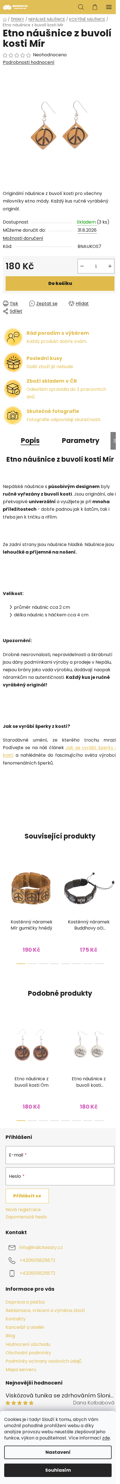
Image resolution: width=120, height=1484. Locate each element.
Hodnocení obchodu (28, 1344)
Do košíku (60, 283)
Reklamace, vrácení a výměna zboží (45, 1310)
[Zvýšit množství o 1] (110, 266)
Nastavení (58, 1452)
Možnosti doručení (23, 238)
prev (5, 882)
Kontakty (16, 1319)
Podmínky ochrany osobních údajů (43, 1361)
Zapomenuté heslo (26, 1217)
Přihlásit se (27, 1196)
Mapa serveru (21, 1369)
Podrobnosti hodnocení (28, 62)
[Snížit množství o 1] (82, 266)
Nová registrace (23, 1210)
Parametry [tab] (80, 440)
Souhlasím (58, 1470)
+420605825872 (37, 1260)
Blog (10, 1335)
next (114, 882)
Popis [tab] (30, 440)
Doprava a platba (25, 1302)
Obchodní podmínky (28, 1353)
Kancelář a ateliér (25, 1327)
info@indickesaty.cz (41, 1247)
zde (106, 1438)
